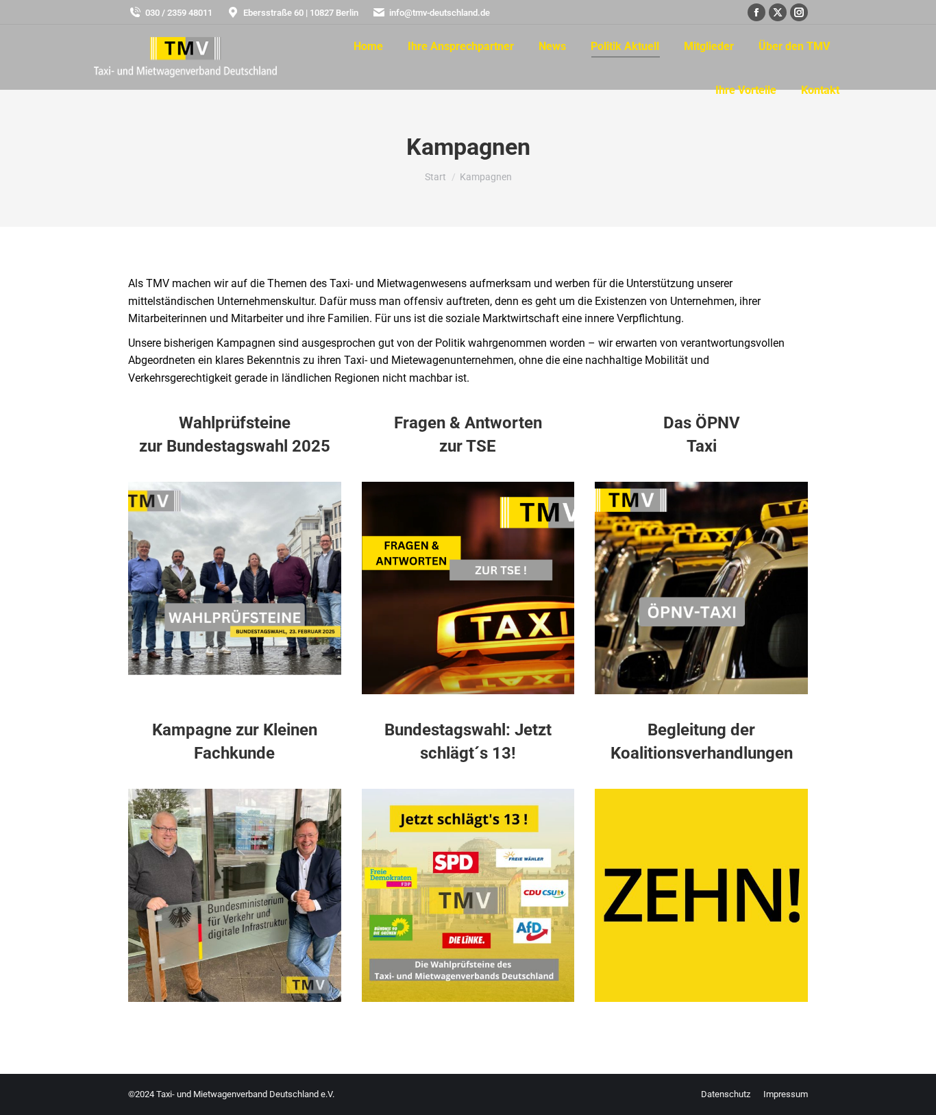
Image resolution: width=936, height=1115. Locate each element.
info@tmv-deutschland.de (439, 13)
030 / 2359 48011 (178, 13)
